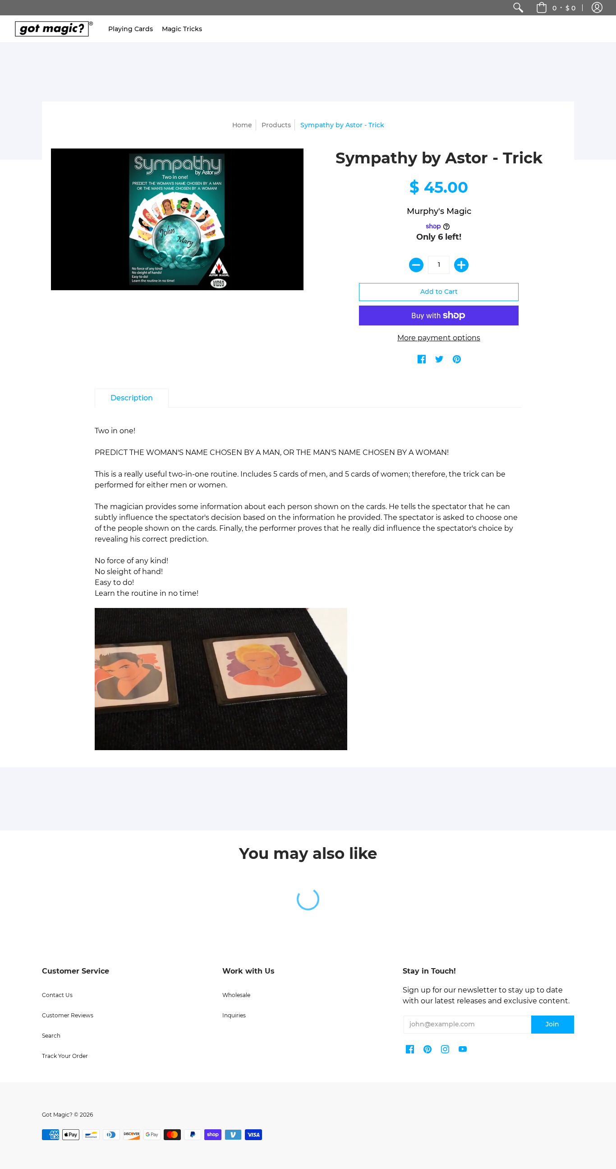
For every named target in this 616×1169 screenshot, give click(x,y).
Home (242, 125)
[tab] (132, 398)
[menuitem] (518, 7)
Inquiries (234, 1015)
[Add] (461, 265)
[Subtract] (416, 265)
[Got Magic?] (52, 28)
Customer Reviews (67, 1015)
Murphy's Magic (439, 211)
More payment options (438, 338)
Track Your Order (65, 1056)
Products (276, 125)
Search (51, 1035)
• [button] (563, 7)
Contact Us (57, 995)
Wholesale (236, 995)
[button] (597, 7)
